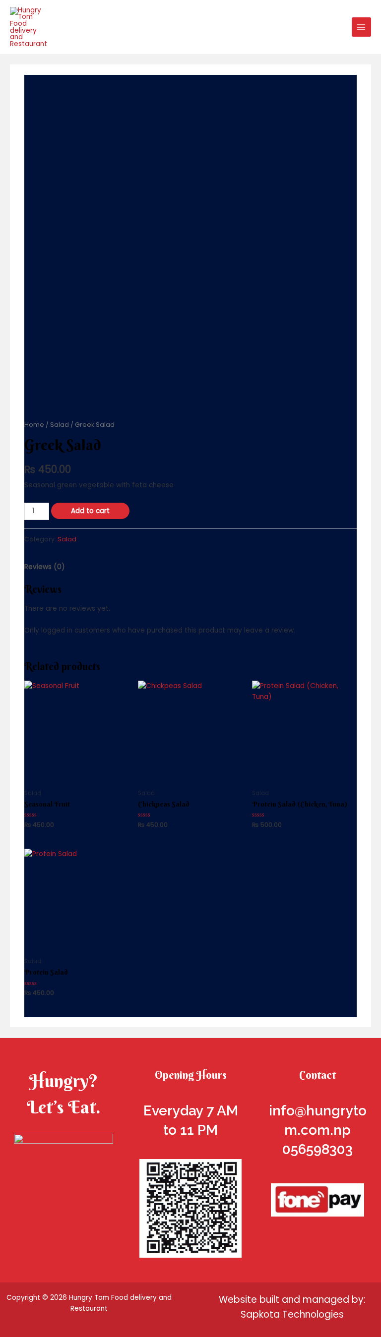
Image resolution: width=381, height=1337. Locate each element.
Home (34, 424)
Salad (59, 424)
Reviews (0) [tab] (44, 567)
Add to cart (90, 511)
